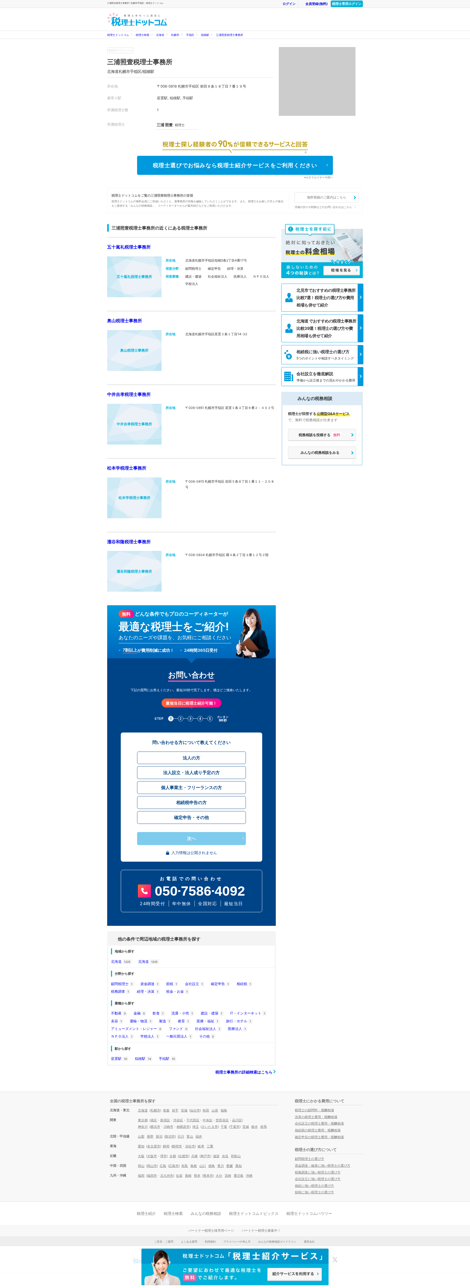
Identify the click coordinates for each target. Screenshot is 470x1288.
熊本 (197, 1176)
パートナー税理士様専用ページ (211, 1230)
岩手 (175, 1110)
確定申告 (220, 984)
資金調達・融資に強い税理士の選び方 (322, 1165)
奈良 (225, 1156)
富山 (190, 1136)
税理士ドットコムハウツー (309, 1213)
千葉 (224, 1127)
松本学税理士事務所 (126, 468)
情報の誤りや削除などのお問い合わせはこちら (323, 207)
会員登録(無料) (316, 4)
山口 (202, 1166)
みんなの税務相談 (206, 1213)
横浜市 (155, 1127)
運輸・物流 (140, 1021)
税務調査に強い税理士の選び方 (318, 1172)
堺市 (163, 1156)
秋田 (206, 1110)
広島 (163, 1166)
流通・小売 (182, 1013)
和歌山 (236, 1156)
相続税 (244, 984)
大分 (219, 1176)
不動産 (118, 1013)
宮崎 (228, 1176)
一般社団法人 (178, 1036)
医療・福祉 (207, 1021)
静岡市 (177, 1146)
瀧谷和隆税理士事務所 (129, 541)
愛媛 (229, 1166)
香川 (220, 1166)
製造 (164, 1021)
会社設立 (194, 984)
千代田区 (192, 1120)
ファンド (178, 1028)
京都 (172, 1156)
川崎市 (168, 1127)
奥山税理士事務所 (124, 320)
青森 (166, 1110)
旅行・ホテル (238, 1021)
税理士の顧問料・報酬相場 (314, 1110)
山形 (215, 1110)
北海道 (160, 34)
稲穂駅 (205, 34)
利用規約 (210, 1241)
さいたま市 (210, 1127)
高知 (238, 1166)
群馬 (263, 1127)
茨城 (245, 1127)
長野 (150, 1136)
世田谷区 (222, 1120)
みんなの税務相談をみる (320, 452)
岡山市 (152, 1166)
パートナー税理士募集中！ (261, 1230)
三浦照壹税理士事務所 (229, 34)
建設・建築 (211, 1013)
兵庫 (194, 1156)
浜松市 (190, 1146)
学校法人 (149, 1036)
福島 (224, 1110)
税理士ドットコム (118, 34)
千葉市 (235, 1127)
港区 (153, 1120)
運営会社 (309, 1241)
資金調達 (149, 984)
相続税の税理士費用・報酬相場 (318, 1130)
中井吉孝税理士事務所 (129, 394)
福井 (199, 1136)
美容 (116, 1021)
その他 (206, 1036)
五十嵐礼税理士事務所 (129, 247)
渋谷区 (178, 1120)
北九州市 (166, 1176)
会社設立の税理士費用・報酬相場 (319, 1123)
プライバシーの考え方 (237, 1241)
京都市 (183, 1156)
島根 (193, 1166)
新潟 (159, 1136)
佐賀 (179, 1176)
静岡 (166, 1146)
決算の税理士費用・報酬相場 (316, 1117)
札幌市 (175, 34)
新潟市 (170, 1136)
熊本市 (208, 1176)
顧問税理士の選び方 (309, 1159)
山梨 (141, 1136)
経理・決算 (147, 991)
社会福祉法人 (207, 1028)
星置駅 (119, 1058)
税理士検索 (142, 34)
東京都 (143, 1120)
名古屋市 (153, 1146)
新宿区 (165, 1120)
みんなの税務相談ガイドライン (277, 1241)
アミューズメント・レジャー (136, 1028)
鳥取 (184, 1166)
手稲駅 (167, 1058)
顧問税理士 (121, 984)
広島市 (174, 1166)
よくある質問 (189, 1241)
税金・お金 (177, 991)
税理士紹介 (146, 1213)
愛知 (141, 1146)
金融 (139, 1013)
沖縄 (249, 1176)
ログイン (289, 4)
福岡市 (152, 1176)
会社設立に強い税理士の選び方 (318, 1179)
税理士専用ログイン (346, 4)
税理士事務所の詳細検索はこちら (244, 1072)
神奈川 (143, 1127)
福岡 (141, 1176)
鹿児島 (238, 1176)
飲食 (158, 1013)
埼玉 (195, 1127)
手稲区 (190, 34)
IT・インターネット (247, 1013)
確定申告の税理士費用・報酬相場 (319, 1137)
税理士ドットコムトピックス (254, 1213)
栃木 (254, 1127)
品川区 (237, 1120)
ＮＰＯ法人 (121, 1036)
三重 (210, 1146)
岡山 (141, 1166)
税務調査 (120, 991)
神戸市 (205, 1156)
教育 (183, 1021)
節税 (171, 984)
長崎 (188, 1176)
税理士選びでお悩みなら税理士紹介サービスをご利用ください (235, 165)
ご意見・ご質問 (163, 1241)
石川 (181, 1136)
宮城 (184, 1110)
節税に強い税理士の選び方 (314, 1192)
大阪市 (152, 1156)
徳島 (211, 1166)
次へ (191, 838)
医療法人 (237, 1028)
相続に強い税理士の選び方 (314, 1186)
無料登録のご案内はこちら (326, 197)
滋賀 (216, 1156)
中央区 (207, 1120)
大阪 (141, 1156)
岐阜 (201, 1146)
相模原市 (183, 1127)
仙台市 (195, 1110)
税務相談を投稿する (319, 435)
